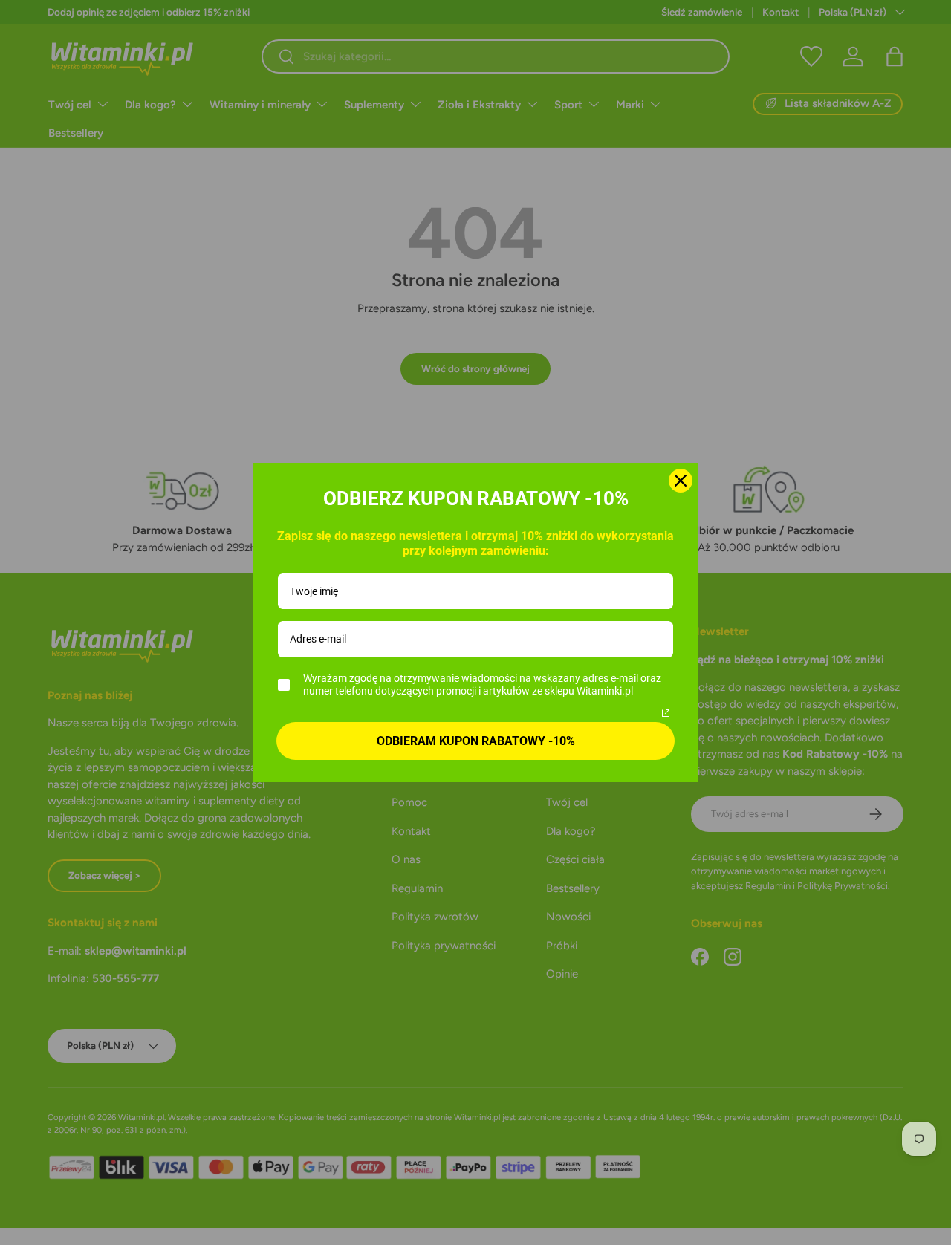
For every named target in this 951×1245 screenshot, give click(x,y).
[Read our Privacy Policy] (666, 713)
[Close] (680, 480)
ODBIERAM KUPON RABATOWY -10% (476, 741)
